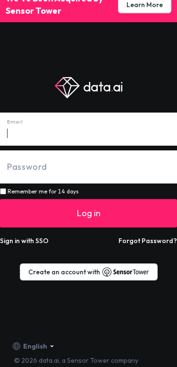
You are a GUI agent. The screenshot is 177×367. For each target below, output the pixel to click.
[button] (24, 241)
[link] (147, 241)
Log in (89, 213)
